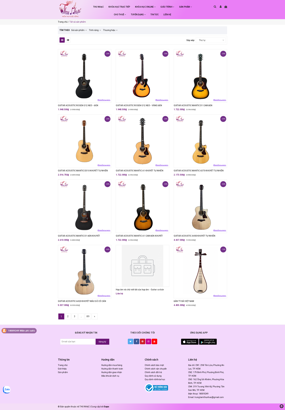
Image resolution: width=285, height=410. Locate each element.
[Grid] (62, 40)
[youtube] (154, 341)
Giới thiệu (62, 369)
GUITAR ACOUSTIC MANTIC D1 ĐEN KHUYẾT (79, 236)
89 (88, 316)
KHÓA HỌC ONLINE (144, 7)
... (81, 316)
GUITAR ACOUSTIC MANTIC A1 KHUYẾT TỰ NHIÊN (139, 170)
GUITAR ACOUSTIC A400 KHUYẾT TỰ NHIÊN (194, 236)
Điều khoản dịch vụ (110, 376)
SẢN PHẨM (184, 7)
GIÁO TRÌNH (166, 7)
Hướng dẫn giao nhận (111, 372)
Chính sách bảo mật (154, 365)
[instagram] (148, 341)
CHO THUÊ (119, 14)
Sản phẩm (63, 372)
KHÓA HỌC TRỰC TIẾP (119, 7)
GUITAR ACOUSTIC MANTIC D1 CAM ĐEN (193, 105)
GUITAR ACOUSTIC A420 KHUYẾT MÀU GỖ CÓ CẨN (82, 301)
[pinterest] (142, 341)
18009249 (204, 393)
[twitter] (130, 341)
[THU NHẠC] (70, 9)
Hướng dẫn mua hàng (111, 365)
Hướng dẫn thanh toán (112, 369)
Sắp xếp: (190, 40)
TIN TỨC (155, 14)
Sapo (106, 406)
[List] (68, 40)
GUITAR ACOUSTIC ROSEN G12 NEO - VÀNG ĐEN (139, 105)
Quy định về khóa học (155, 379)
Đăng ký (102, 342)
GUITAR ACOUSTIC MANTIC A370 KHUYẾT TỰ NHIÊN (199, 170)
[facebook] (136, 341)
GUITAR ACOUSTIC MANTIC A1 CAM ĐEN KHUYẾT (139, 236)
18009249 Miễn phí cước (21, 330)
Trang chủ (63, 365)
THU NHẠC (98, 7)
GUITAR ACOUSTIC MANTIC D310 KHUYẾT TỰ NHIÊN (83, 170)
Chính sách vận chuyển (156, 369)
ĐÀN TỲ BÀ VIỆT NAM (184, 301)
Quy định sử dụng (153, 376)
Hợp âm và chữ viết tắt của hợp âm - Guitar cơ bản (140, 289)
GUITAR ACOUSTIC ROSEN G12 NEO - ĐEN (78, 105)
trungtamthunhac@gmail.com (209, 397)
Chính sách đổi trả (153, 372)
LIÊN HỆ (167, 14)
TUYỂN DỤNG (137, 14)
